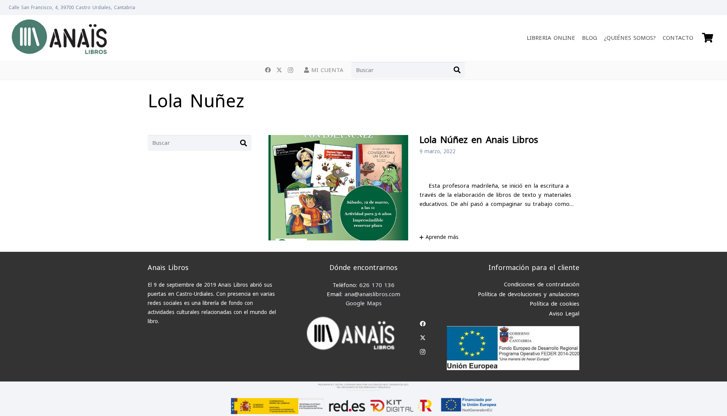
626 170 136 (377, 285)
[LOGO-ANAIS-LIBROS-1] (59, 38)
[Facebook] (267, 70)
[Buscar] (457, 70)
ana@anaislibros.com (372, 294)
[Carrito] (707, 38)
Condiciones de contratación (541, 284)
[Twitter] (279, 70)
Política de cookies (554, 303)
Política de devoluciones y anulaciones (528, 294)
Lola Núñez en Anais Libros (479, 140)
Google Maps (364, 303)
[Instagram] (290, 70)
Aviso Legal (564, 313)
